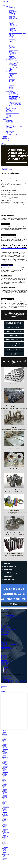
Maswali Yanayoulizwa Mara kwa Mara (14, 134)
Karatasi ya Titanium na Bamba (15, 104)
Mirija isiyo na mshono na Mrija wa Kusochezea (14, 405)
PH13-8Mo (11, 80)
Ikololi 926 (11, 34)
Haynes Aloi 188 (12, 53)
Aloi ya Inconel (4, 654)
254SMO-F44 (12, 79)
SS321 (10, 90)
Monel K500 (11, 22)
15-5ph (10, 82)
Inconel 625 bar (12, 681)
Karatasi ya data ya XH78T (14, 680)
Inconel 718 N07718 (5, 628)
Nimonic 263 (11, 43)
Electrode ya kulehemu (11, 108)
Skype (2, 687)
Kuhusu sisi (5, 130)
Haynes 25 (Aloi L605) (6, 626)
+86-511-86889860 (7, 142)
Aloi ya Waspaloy (12, 54)
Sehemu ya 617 (12, 17)
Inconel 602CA (12, 12)
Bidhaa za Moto (6, 676)
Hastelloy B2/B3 (4, 634)
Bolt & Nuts (14, 427)
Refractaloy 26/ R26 (5, 632)
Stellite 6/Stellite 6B (5, 625)
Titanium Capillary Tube (14, 94)
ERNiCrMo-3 (9, 111)
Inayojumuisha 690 (13, 18)
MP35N (10, 51)
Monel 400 (11, 20)
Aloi (4, 5)
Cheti (7, 133)
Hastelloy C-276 (12, 23)
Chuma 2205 (11, 86)
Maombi (5, 136)
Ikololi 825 (11, 31)
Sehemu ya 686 (12, 16)
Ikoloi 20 (11, 45)
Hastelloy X (11, 24)
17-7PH (10, 83)
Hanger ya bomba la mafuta (14, 553)
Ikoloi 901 (11, 36)
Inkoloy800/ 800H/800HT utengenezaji (17, 33)
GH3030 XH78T (12, 40)
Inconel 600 (11, 10)
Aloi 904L (11, 75)
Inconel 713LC (12, 19)
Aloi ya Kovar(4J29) (13, 62)
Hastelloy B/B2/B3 (13, 25)
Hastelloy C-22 (12, 29)
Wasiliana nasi (6, 138)
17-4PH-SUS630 (12, 85)
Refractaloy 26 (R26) (13, 52)
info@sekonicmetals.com (11, 140)
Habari (4, 137)
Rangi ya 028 (11, 46)
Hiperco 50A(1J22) (13, 65)
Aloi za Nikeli (9, 6)
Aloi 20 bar (18, 681)
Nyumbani (5, 4)
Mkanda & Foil (9, 123)
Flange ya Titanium (13, 98)
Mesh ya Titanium (12, 105)
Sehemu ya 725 (12, 14)
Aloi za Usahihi (9, 59)
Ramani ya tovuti (7, 677)
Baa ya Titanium (12, 92)
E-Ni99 (7, 109)
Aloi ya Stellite (12, 57)
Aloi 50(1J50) (12, 69)
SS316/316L (11, 88)
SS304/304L (11, 87)
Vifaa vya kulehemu (7, 107)
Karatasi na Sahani (14, 448)
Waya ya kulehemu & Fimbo (11, 181)
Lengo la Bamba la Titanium (15, 102)
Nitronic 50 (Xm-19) (13, 73)
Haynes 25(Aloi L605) (13, 50)
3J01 (10, 70)
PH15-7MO (11, 81)
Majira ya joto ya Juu (10, 127)
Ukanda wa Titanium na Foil (15, 103)
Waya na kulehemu (14, 510)
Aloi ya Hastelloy (4, 655)
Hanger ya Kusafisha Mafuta (7, 648)
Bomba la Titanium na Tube (15, 97)
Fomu (4, 119)
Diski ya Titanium (12, 93)
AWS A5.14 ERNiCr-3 (11, 110)
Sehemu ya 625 (12, 8)
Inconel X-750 (12, 13)
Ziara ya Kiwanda (10, 131)
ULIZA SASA (4, 664)
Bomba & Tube (9, 121)
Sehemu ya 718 (12, 7)
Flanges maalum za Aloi (14, 532)
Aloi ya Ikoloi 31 (12, 47)
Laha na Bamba (9, 122)
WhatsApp (6, 689)
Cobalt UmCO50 (12, 58)
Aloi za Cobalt (9, 48)
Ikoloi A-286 (11, 35)
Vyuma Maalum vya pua (10, 573)
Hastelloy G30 (12, 27)
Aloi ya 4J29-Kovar (5, 631)
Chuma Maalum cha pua (11, 71)
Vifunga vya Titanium (13, 96)
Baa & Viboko (9, 120)
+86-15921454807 (10, 616)
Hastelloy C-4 (12, 28)
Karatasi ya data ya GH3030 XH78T (8, 629)
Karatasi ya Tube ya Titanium (15, 100)
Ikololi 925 (11, 37)
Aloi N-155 (11, 56)
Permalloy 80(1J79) (13, 63)
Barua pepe (3, 691)
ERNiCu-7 (8, 116)
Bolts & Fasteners (10, 125)
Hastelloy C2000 (12, 30)
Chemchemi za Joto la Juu (14, 489)
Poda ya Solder (6, 200)
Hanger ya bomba (10, 128)
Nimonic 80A (12, 39)
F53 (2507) (11, 77)
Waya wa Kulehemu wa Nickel (12, 113)
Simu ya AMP (6, 679)
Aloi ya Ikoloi (4, 656)
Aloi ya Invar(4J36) (13, 60)
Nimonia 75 (11, 41)
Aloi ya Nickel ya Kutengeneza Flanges (14, 126)
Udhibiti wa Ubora (10, 132)
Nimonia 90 (11, 42)
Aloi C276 (5, 680)
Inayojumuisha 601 (13, 11)
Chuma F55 (11, 76)
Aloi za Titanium (9, 91)
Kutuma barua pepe (5, 686)
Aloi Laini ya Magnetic (14, 67)
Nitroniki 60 (11, 74)
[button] (14, 323)
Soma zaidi (3, 186)
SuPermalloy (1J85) (13, 64)
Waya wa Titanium (13, 99)
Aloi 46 (10, 68)
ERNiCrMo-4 (9, 114)
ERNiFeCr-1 (9, 117)
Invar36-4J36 (3, 630)
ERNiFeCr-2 (9, 115)
